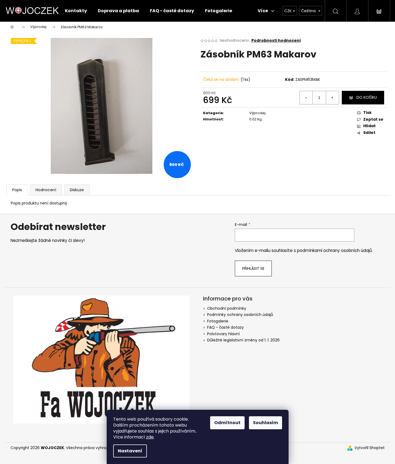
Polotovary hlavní (223, 334)
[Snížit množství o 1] (306, 97)
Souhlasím (265, 423)
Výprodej (257, 113)
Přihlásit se (253, 268)
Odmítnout (227, 423)
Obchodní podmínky (226, 308)
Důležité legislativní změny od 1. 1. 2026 (243, 340)
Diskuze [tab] (77, 190)
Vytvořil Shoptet (370, 447)
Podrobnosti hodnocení (276, 40)
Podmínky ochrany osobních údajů (240, 314)
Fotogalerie (217, 321)
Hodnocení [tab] (46, 190)
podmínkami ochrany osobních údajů (334, 250)
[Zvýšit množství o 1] (332, 97)
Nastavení (130, 451)
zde (150, 437)
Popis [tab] (17, 190)
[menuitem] (75, 11)
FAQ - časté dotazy (225, 327)
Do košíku (366, 97)
